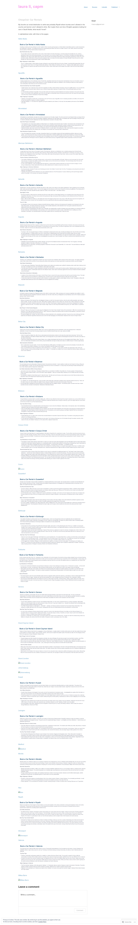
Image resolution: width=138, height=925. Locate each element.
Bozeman (21, 356)
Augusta (21, 217)
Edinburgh (21, 511)
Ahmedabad (22, 108)
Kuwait (20, 677)
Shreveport (22, 831)
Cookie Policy (42, 922)
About (86, 7)
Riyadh (20, 797)
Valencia (21, 840)
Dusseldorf (22, 473)
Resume (94, 7)
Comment (79, 910)
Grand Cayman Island (25, 623)
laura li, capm (30, 6)
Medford (21, 744)
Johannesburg (23, 668)
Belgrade (21, 285)
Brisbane (21, 391)
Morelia (20, 753)
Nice (19, 788)
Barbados (21, 252)
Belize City (21, 321)
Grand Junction (23, 658)
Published (114, 7)
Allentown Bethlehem (25, 143)
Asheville (21, 179)
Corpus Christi (23, 425)
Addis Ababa (22, 39)
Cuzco (20, 464)
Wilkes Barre (22, 875)
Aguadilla (21, 73)
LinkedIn (104, 7)
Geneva (21, 587)
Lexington (21, 710)
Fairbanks (21, 549)
